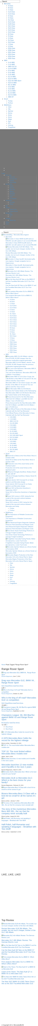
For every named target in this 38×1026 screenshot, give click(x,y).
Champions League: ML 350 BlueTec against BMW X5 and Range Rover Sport (18, 717)
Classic (8, 207)
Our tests (12, 202)
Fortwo (10, 101)
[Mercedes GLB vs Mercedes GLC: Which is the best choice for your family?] (19, 773)
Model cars (13, 220)
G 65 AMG (11, 75)
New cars (12, 177)
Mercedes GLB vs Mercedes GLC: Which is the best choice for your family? (17, 780)
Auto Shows (9, 184)
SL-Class (11, 40)
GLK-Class (11, 30)
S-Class (10, 38)
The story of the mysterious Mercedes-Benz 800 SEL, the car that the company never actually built (19, 811)
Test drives (19, 686)
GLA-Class (11, 22)
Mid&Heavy (7, 105)
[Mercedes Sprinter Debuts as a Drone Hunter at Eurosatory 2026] (21, 548)
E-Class (10, 16)
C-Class (10, 10)
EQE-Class (11, 58)
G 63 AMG (11, 72)
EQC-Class (11, 52)
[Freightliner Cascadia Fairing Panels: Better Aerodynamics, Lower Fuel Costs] (21, 539)
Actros (10, 113)
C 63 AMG (11, 64)
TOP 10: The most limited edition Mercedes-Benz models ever (16, 752)
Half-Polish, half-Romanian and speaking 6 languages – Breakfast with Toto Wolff (19, 826)
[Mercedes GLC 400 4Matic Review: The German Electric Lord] (21, 272)
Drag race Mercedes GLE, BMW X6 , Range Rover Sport (18, 681)
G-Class (10, 18)
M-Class (10, 34)
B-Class (10, 8)
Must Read (9, 729)
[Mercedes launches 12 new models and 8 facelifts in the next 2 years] (19, 759)
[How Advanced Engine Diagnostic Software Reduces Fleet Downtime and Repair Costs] (21, 523)
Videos (7, 222)
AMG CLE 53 (12, 66)
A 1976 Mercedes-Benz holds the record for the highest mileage (16, 739)
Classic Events (14, 211)
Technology (13, 182)
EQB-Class (11, 50)
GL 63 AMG (12, 77)
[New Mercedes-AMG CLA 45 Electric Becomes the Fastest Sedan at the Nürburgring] (21, 389)
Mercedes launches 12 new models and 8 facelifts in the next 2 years (17, 766)
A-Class (10, 6)
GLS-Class (11, 32)
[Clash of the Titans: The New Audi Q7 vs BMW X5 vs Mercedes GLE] (19, 968)
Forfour (10, 103)
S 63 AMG (11, 87)
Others (11, 204)
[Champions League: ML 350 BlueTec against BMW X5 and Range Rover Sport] (19, 708)
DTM (11, 215)
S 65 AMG (11, 89)
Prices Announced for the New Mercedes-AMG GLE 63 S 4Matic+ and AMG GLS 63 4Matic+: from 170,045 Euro (21, 405)
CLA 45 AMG (12, 68)
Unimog (10, 125)
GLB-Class (11, 24)
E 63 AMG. (11, 70)
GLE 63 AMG (12, 83)
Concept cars (13, 179)
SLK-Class (11, 42)
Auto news (8, 175)
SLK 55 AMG (12, 95)
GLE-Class (11, 28)
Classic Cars (13, 209)
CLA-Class (11, 12)
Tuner (7, 224)
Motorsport (8, 213)
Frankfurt (12, 195)
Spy (7, 206)
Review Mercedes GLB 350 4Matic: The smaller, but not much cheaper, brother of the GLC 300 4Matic (20, 255)
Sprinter (10, 111)
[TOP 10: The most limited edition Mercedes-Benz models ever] (19, 746)
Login (3, 173)
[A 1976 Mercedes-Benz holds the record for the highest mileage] (19, 733)
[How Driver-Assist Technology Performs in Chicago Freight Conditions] (21, 531)
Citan (9, 107)
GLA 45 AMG (12, 79)
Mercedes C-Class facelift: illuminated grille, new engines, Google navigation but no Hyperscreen (20, 267)
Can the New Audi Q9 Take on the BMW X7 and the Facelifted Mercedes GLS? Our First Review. (21, 287)
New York (12, 189)
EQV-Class (11, 54)
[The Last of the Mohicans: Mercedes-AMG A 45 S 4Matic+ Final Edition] (21, 369)
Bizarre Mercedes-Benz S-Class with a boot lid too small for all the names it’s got (19, 795)
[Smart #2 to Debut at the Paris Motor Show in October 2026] (21, 456)
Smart (6, 99)
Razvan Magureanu (7, 676)
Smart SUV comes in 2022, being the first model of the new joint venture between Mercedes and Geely (19, 504)
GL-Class (11, 20)
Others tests (12, 686)
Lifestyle (8, 218)
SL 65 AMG (12, 93)
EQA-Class (11, 48)
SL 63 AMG (12, 91)
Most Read (9, 727)
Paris (11, 197)
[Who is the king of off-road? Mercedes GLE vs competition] (19, 691)
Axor (9, 121)
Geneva (12, 188)
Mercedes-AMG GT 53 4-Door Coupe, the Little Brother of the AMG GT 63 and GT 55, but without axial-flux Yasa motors (21, 384)
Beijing (11, 191)
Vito (9, 109)
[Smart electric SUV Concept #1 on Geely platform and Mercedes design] (21, 481)
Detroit (11, 186)
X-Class (10, 46)
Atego (10, 119)
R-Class (10, 36)
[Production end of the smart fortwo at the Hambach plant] (21, 464)
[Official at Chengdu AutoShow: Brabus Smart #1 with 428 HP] (21, 473)
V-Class (10, 44)
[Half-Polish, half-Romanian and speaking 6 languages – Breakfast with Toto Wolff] (19, 819)
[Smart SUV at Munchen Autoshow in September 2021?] (21, 489)
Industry (12, 180)
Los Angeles (13, 198)
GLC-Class (11, 26)
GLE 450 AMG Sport (14, 81)
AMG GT (11, 97)
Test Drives (9, 200)
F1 (10, 216)
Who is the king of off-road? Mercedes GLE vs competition (19, 699)
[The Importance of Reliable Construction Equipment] (21, 515)
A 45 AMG (11, 62)
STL (9, 123)
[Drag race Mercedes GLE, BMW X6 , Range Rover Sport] (19, 673)
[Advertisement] (19, 148)
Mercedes (7, 4)
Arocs (10, 117)
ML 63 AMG (12, 85)
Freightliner (11, 127)
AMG (5, 60)
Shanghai (12, 193)
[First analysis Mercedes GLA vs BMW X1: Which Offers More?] (21, 292)
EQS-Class (11, 56)
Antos (10, 115)
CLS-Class (11, 14)
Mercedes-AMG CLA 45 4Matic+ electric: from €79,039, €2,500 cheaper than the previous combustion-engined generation (20, 364)
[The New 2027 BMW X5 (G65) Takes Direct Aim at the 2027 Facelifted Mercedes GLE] (19, 977)
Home (3, 665)
